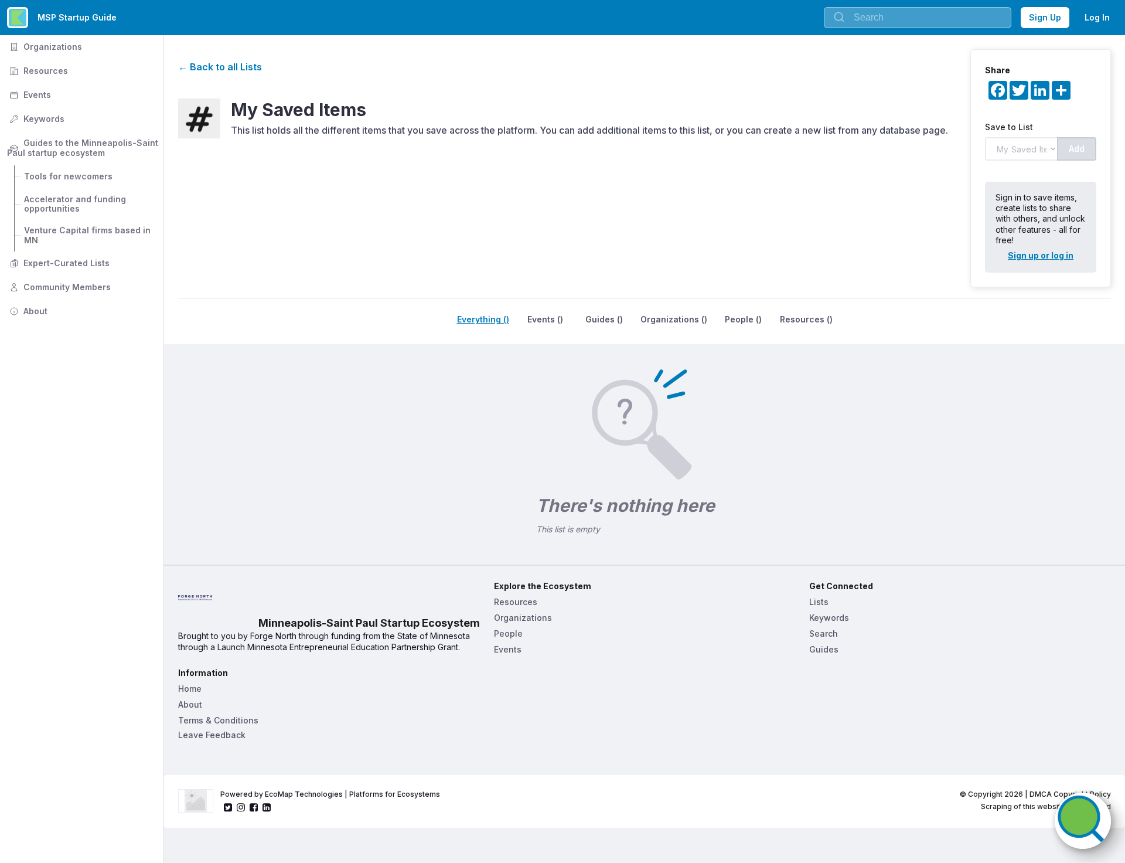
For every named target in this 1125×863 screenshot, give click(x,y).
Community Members (59, 287)
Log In (1097, 17)
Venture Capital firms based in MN (88, 235)
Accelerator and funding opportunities (76, 204)
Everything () (483, 319)
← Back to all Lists (220, 67)
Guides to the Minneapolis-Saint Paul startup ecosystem (84, 148)
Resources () (806, 319)
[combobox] (917, 17)
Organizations (44, 47)
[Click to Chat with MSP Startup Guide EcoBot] (1083, 821)
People (508, 633)
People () (743, 319)
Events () (545, 319)
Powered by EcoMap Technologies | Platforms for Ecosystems (330, 794)
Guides (823, 649)
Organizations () (673, 319)
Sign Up (1045, 17)
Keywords (35, 119)
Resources (37, 71)
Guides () (604, 319)
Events (29, 95)
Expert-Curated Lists (58, 263)
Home (190, 689)
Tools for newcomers (68, 176)
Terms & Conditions (218, 720)
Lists (819, 602)
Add (1077, 149)
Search (823, 633)
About (27, 311)
